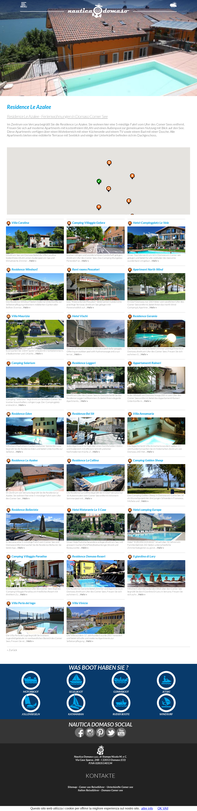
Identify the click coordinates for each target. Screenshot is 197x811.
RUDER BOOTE (121, 714)
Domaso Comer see (112, 790)
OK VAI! (163, 808)
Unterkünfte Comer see (120, 787)
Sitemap (72, 787)
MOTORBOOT (31, 691)
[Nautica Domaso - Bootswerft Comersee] (98, 17)
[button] (129, 201)
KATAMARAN (76, 714)
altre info (147, 808)
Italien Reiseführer (88, 790)
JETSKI (166, 691)
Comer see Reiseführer (92, 787)
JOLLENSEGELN (31, 714)
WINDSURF (166, 714)
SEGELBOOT (76, 691)
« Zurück (12, 650)
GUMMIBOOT (121, 691)
